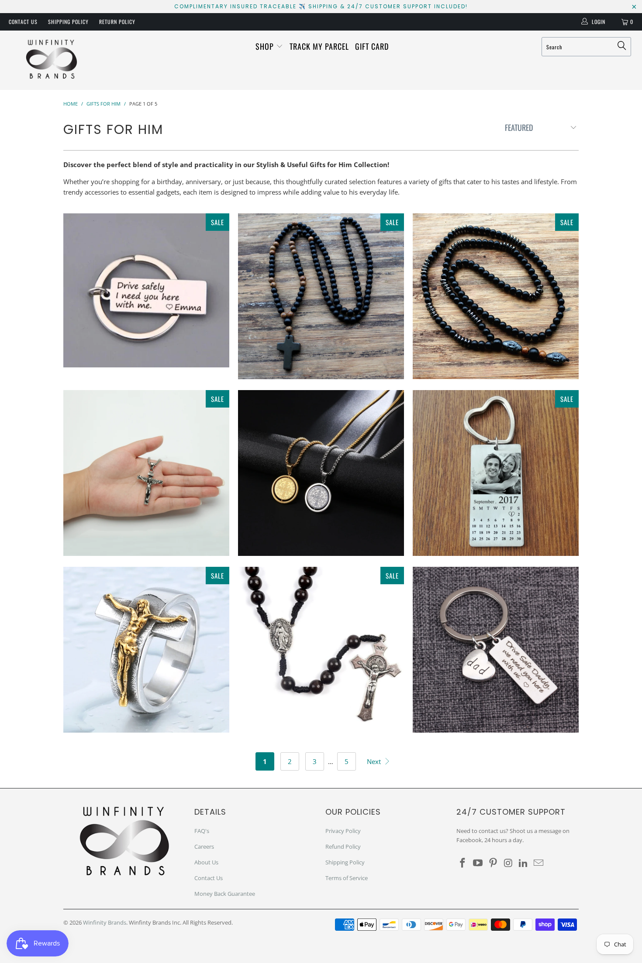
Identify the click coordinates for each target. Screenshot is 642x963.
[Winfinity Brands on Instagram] (508, 863)
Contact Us (23, 21)
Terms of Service (346, 878)
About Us (206, 862)
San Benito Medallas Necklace (321, 473)
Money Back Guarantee (224, 894)
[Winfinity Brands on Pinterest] (493, 863)
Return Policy (117, 21)
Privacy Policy (343, 831)
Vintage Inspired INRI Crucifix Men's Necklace (146, 473)
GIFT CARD (372, 46)
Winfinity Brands (104, 922)
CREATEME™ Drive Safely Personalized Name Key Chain (146, 290)
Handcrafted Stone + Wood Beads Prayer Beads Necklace (496, 296)
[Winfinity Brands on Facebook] (462, 863)
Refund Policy (343, 846)
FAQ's (201, 831)
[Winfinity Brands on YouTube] (478, 863)
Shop (265, 46)
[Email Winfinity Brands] (538, 863)
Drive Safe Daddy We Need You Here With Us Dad (496, 650)
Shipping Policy (68, 21)
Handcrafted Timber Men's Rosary (321, 296)
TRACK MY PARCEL (319, 46)
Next (375, 761)
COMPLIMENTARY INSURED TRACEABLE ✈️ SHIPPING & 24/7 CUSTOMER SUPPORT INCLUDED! (321, 6)
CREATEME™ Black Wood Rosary (321, 650)
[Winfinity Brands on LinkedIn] (523, 863)
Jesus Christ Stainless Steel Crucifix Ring (146, 650)
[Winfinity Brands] (51, 60)
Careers (204, 846)
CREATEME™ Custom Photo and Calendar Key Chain (496, 473)
